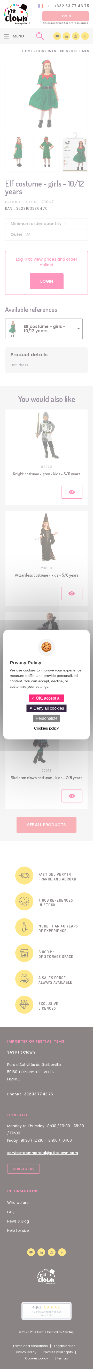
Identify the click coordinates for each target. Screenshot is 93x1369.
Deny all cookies (48, 708)
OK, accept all (48, 698)
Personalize (47, 718)
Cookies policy (46, 728)
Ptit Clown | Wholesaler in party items (16, 14)
